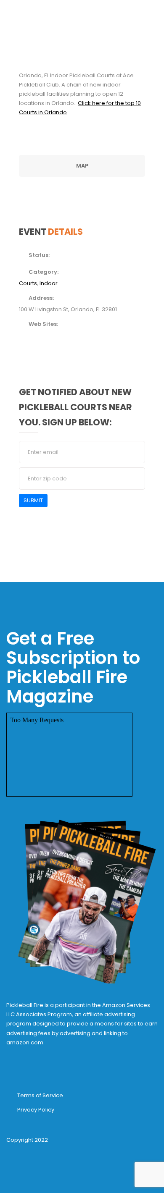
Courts (28, 283)
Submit (33, 500)
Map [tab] (82, 166)
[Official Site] (21, 334)
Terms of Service (40, 1095)
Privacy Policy (35, 1110)
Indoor (49, 283)
